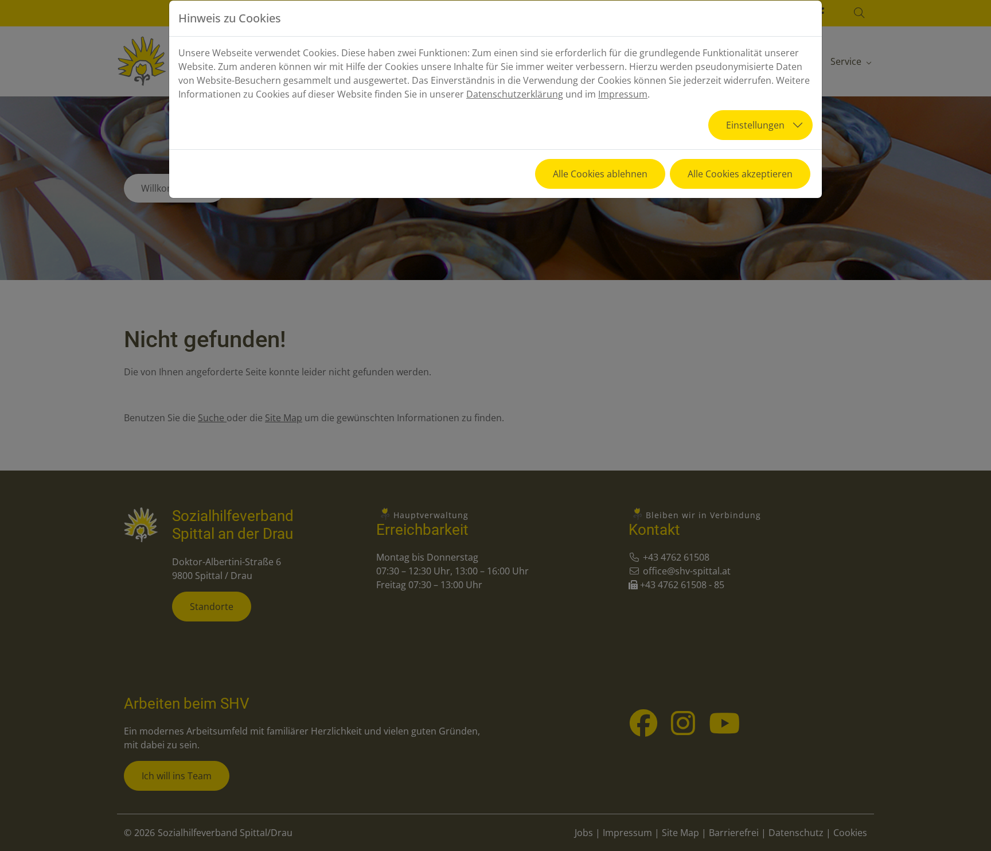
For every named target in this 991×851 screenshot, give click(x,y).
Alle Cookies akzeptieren (740, 174)
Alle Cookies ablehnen (600, 174)
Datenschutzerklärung (514, 94)
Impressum (622, 94)
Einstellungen (755, 125)
